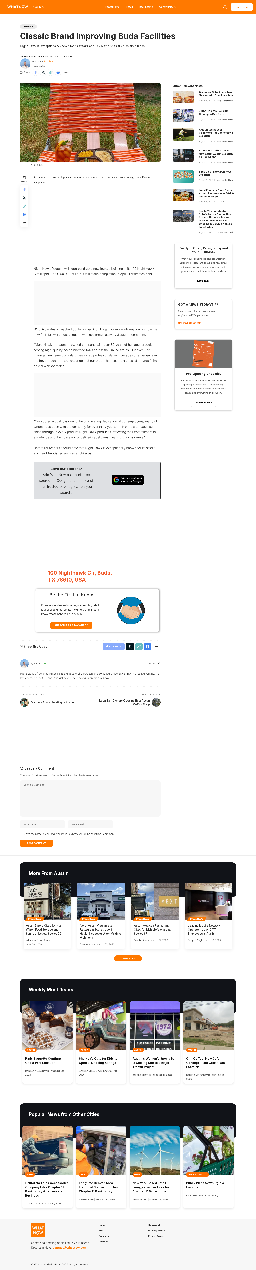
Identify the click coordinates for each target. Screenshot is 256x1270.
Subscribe (242, 7)
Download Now (203, 402)
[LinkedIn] (159, 663)
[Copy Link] (50, 72)
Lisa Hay (220, 202)
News (30, 1174)
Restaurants (112, 7)
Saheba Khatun (88, 944)
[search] (225, 7)
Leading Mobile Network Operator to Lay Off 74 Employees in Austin (204, 929)
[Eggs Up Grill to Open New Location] (183, 176)
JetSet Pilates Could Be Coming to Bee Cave (213, 112)
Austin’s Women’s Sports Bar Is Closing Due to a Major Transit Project (154, 1063)
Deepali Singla (195, 940)
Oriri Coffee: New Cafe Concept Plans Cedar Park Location (205, 1063)
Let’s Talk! (203, 280)
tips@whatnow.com (189, 322)
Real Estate (146, 7)
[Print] (58, 72)
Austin (31, 1050)
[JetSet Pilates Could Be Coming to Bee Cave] (183, 115)
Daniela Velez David (225, 101)
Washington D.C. (197, 1174)
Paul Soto (49, 61)
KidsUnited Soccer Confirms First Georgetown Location (216, 132)
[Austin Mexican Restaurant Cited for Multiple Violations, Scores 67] (155, 901)
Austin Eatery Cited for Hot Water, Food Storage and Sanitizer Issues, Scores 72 (43, 929)
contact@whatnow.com (69, 1247)
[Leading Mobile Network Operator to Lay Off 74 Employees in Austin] (208, 901)
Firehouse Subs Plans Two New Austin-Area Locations (216, 94)
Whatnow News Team (38, 940)
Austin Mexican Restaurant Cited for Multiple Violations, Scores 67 (152, 929)
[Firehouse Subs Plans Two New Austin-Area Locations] (183, 97)
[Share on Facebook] (35, 72)
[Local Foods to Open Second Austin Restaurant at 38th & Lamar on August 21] (183, 195)
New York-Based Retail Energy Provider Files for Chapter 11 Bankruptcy (151, 1187)
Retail (129, 7)
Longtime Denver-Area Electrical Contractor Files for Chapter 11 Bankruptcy (101, 1187)
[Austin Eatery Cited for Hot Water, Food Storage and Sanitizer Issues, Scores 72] (47, 901)
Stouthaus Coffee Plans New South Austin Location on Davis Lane (216, 153)
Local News (34, 919)
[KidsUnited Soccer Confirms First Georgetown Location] (183, 134)
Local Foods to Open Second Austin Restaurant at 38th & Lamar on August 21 (216, 193)
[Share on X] (43, 72)
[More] (65, 72)
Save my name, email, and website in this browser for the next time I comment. (69, 833)
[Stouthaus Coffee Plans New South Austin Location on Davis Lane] (183, 155)
